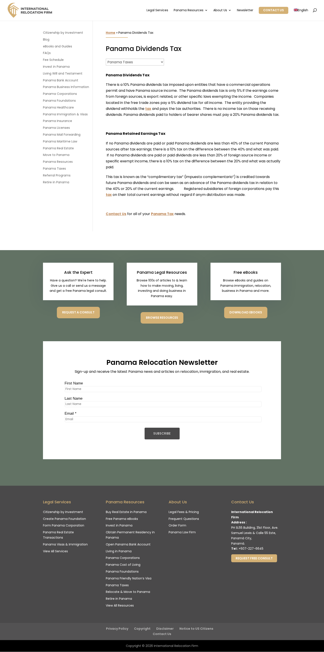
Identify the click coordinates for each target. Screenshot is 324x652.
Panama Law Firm (182, 532)
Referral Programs (57, 175)
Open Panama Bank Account (128, 544)
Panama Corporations (60, 94)
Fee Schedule (53, 60)
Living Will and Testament (62, 73)
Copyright (142, 628)
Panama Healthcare (58, 107)
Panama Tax (162, 213)
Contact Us (273, 10)
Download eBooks (245, 312)
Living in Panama (119, 551)
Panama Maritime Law (60, 141)
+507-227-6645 (251, 548)
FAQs (47, 53)
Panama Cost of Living (123, 564)
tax (148, 108)
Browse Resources (162, 317)
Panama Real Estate (58, 148)
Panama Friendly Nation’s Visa (128, 578)
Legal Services (157, 10)
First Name (74, 383)
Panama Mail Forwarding (61, 134)
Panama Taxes (54, 168)
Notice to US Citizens (196, 628)
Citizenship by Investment (63, 32)
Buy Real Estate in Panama (126, 512)
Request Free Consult (254, 558)
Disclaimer (165, 628)
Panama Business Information (66, 87)
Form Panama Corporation (63, 525)
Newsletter (245, 10)
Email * (70, 413)
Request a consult (78, 312)
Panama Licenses (56, 128)
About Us (220, 10)
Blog (46, 39)
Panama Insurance (57, 121)
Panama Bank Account (60, 80)
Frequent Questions (184, 519)
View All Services (55, 551)
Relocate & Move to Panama (128, 592)
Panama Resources (188, 10)
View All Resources (120, 605)
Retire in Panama (56, 182)
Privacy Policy (117, 628)
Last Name (73, 398)
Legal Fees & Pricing (184, 512)
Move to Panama (56, 155)
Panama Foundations (59, 100)
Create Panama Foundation (64, 519)
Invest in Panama (56, 66)
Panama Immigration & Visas (65, 114)
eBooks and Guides (57, 46)
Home (110, 32)
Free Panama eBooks (122, 519)
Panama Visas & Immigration (65, 544)
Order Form (177, 525)
